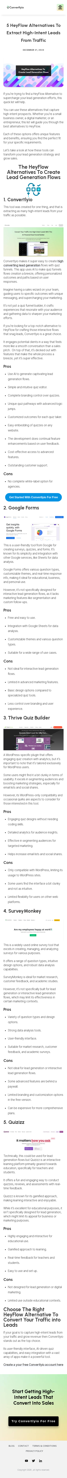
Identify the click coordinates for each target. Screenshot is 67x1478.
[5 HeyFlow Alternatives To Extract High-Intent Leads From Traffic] (33, 71)
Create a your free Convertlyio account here (33, 1364)
